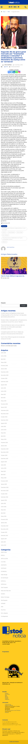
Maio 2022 (3, 509)
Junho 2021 (3, 545)
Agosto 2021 (4, 538)
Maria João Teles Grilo (6, 590)
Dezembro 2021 (4, 525)
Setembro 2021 (4, 535)
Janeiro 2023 (4, 484)
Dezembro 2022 (4, 487)
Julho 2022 (3, 503)
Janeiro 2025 (4, 407)
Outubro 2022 (4, 493)
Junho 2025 (3, 391)
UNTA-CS (4, 242)
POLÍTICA (3, 610)
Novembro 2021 (4, 529)
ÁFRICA (3, 555)
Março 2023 (3, 477)
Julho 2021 (3, 542)
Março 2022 (3, 516)
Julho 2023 (3, 465)
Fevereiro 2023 (4, 481)
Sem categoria (4, 613)
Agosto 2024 (4, 423)
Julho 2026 (3, 352)
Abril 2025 (3, 397)
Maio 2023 (3, 471)
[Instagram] (19, 72)
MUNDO (3, 593)
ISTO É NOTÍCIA (8, 64)
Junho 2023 (3, 468)
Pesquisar (3, 302)
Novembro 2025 (4, 375)
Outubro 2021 (4, 532)
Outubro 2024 (4, 416)
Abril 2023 (3, 474)
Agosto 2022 (4, 500)
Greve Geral (19, 232)
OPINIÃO (3, 603)
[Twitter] (11, 7)
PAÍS (9, 11)
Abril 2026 (3, 359)
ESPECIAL (3, 581)
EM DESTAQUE (4, 577)
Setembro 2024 (4, 420)
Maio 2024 (3, 433)
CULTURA (3, 561)
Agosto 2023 (4, 461)
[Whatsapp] (16, 72)
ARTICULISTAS (4, 558)
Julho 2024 (3, 426)
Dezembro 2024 (4, 410)
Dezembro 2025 (4, 372)
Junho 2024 (3, 429)
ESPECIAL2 (3, 584)
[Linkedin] (18, 7)
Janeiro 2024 (4, 445)
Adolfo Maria (4, 552)
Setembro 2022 (4, 497)
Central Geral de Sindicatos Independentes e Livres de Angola (13, 229)
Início (4, 11)
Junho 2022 (3, 506)
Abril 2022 (3, 513)
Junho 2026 (3, 356)
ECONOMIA (4, 571)
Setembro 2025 (4, 381)
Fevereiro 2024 (4, 442)
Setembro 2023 (4, 458)
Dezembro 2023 (4, 449)
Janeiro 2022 (4, 522)
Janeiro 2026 (4, 368)
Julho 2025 (3, 388)
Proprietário (5, 651)
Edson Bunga (4, 574)
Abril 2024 (3, 436)
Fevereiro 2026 (4, 365)
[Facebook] (9, 72)
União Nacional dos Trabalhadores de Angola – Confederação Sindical (12, 238)
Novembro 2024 (4, 413)
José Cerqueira (4, 587)
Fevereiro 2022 (4, 519)
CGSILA (4, 232)
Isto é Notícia (5, 235)
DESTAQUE (3, 568)
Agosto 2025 (4, 384)
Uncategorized (4, 616)
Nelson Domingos (5, 597)
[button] (1, 7)
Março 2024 (3, 439)
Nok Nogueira (4, 600)
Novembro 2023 (4, 452)
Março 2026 (3, 362)
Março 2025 (3, 400)
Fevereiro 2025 (4, 404)
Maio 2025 (3, 394)
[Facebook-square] (9, 7)
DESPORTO (4, 565)
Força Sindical (11, 232)
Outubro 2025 (4, 378)
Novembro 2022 (4, 490)
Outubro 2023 (4, 455)
